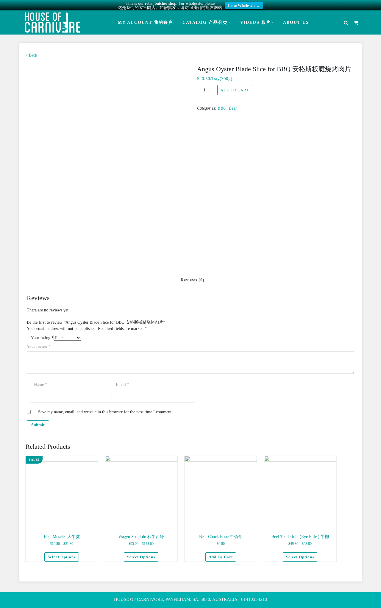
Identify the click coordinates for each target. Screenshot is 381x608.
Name (40, 384)
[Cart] (356, 22)
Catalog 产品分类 (205, 22)
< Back (31, 55)
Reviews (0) (192, 280)
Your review (39, 346)
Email (122, 384)
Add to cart (235, 90)
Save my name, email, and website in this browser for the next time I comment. (105, 412)
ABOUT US (296, 22)
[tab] (192, 280)
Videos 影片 (255, 22)
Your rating (42, 338)
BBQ (222, 108)
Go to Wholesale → (244, 5)
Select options (62, 557)
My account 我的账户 (145, 22)
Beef (233, 108)
